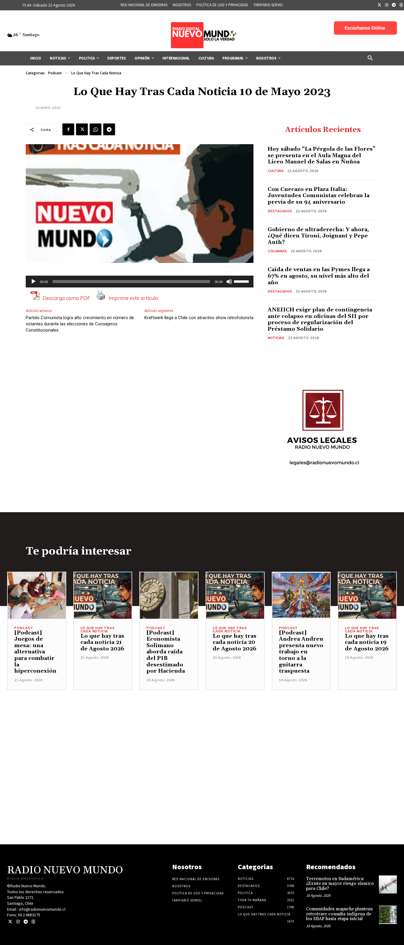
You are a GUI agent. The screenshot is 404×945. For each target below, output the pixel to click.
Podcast (55, 72)
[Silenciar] (229, 282)
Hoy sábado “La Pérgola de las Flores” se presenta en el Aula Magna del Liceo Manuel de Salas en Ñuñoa (321, 155)
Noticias (276, 338)
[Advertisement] (202, 731)
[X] (82, 129)
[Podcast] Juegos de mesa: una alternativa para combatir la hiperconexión (35, 652)
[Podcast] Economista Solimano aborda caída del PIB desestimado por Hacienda (165, 652)
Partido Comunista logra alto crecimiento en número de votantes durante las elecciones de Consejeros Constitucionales (80, 324)
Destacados (280, 211)
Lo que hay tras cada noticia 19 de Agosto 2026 (367, 642)
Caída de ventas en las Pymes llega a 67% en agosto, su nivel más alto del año (319, 276)
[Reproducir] (33, 282)
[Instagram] (387, 5)
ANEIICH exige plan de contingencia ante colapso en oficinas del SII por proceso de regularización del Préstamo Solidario (320, 319)
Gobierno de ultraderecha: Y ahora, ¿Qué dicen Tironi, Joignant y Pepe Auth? (318, 236)
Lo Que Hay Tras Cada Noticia (96, 72)
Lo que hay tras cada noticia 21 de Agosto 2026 (102, 642)
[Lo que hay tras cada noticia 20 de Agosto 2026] (235, 595)
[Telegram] (394, 5)
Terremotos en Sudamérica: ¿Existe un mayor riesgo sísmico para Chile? (340, 883)
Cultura (276, 171)
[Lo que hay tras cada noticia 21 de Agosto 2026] (103, 595)
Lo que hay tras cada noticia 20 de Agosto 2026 (234, 642)
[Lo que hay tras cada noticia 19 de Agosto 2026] (367, 595)
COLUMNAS (277, 251)
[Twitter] (379, 5)
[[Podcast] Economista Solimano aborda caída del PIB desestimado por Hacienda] (169, 595)
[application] (139, 281)
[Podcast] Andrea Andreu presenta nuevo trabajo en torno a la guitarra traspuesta (301, 652)
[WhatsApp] (95, 129)
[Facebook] (68, 129)
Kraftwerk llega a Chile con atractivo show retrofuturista (198, 317)
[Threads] (33, 922)
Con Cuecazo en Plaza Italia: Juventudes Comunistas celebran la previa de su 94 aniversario (318, 195)
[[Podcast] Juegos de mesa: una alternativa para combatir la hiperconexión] (37, 595)
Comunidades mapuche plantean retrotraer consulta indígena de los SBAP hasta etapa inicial (339, 914)
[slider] (242, 281)
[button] (370, 58)
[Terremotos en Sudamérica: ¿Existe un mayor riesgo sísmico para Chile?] (388, 884)
